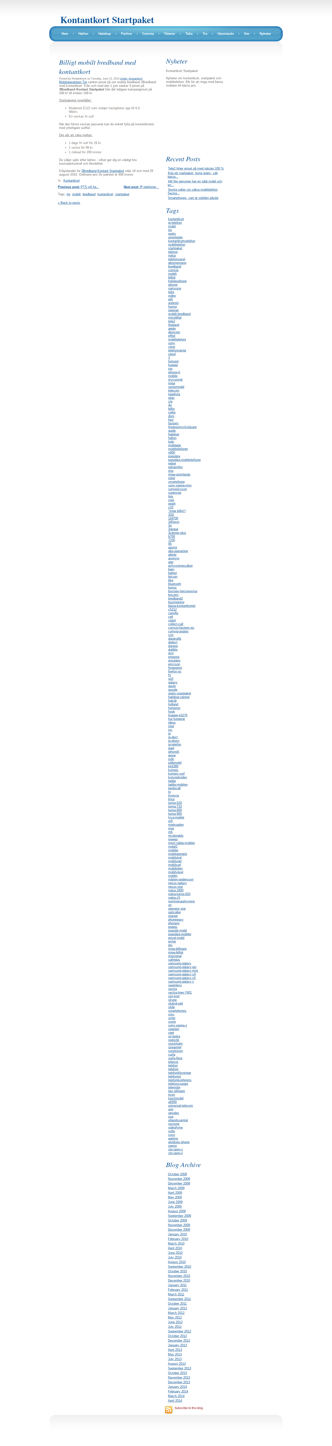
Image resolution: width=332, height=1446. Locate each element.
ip (169, 733)
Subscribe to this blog (189, 1408)
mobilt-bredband (179, 314)
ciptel (172, 620)
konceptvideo (177, 777)
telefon (173, 1065)
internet (173, 310)
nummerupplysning (181, 901)
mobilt (76, 194)
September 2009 (179, 1216)
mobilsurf (174, 865)
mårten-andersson (180, 879)
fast (171, 420)
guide (172, 430)
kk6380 (173, 766)
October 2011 (177, 1303)
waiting (173, 1138)
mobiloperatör (177, 854)
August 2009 (177, 1211)
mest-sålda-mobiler (181, 843)
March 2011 (176, 1294)
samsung (174, 288)
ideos (172, 722)
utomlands (175, 237)
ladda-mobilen (178, 784)
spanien (173, 1029)
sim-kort (174, 996)
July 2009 (175, 1206)
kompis (173, 770)
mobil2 (172, 846)
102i (171, 514)
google (172, 690)
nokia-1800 (175, 890)
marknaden (176, 824)
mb (170, 832)
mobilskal (175, 857)
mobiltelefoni (177, 339)
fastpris (173, 423)
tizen (171, 1094)
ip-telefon (174, 744)
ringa (171, 383)
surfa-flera (175, 1058)
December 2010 (179, 1280)
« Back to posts (69, 203)
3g (170, 525)
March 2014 (176, 1396)
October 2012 (177, 1336)
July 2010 (175, 1257)
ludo (171, 441)
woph (171, 503)
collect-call (175, 624)
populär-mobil (177, 930)
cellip (171, 412)
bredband (89, 194)
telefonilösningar (179, 1073)
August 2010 (177, 1262)
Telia (188, 34)
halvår (172, 700)
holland (173, 704)
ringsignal (175, 956)
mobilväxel (175, 872)
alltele (172, 555)
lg (169, 792)
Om (246, 34)
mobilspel (175, 861)
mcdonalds (175, 835)
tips (170, 496)
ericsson (174, 664)
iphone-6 (174, 372)
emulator (174, 660)
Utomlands (226, 34)
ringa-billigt (175, 952)
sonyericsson (177, 489)
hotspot (173, 361)
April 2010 (175, 1248)
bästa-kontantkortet (181, 606)
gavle (172, 686)
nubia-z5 (174, 897)
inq (170, 368)
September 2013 (179, 1368)
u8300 (172, 1102)
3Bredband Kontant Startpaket (102, 171)
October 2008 (177, 1174)
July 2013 (175, 1359)
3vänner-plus (177, 533)
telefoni (173, 1069)
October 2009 (177, 1220)
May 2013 (175, 1354)
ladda (172, 781)
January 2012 (177, 1308)
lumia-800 (175, 810)
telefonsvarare (178, 1084)
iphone (172, 285)
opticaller (174, 912)
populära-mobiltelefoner (184, 460)
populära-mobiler (179, 934)
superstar (174, 492)
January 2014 (177, 1387)
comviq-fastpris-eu (181, 627)
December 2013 (179, 1382)
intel (171, 726)
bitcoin (172, 576)
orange (173, 916)
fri (169, 675)
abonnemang (177, 263)
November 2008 (179, 1179)
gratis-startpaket (179, 693)
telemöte (174, 1087)
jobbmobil (175, 762)
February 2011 (178, 1290)
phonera (173, 923)
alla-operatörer (178, 551)
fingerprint (175, 668)
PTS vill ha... (78, 187)
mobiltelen (175, 868)
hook (171, 711)
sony (171, 343)
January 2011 (177, 1285)
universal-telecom (180, 1105)
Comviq (148, 34)
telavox (173, 1062)
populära (174, 456)
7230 (171, 540)
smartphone (176, 482)
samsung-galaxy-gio (182, 967)
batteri (172, 573)
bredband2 (175, 598)
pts (170, 945)
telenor (173, 252)
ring (170, 471)
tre (68, 194)
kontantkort (105, 194)
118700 (173, 518)
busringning (176, 602)
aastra (172, 547)
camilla (173, 613)
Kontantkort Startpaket (107, 19)
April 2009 (175, 1193)
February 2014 (178, 1391)
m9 (170, 821)
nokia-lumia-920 (179, 894)
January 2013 (177, 1345)
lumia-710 (175, 806)
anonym (173, 558)
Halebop (104, 34)
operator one (177, 908)
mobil (172, 226)
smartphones (177, 1011)
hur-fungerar (176, 719)
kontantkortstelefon (181, 241)
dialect (172, 642)
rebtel (172, 463)
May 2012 (175, 1317)
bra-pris (173, 595)
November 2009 (179, 1225)
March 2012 (176, 1313)
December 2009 (179, 1229)
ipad (171, 748)
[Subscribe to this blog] (169, 1410)
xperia (172, 1146)
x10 (170, 507)
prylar (172, 941)
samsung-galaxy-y (181, 981)
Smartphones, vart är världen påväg (193, 198)
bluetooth (174, 584)
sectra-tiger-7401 (180, 992)
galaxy (172, 682)
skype (172, 1000)
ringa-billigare (177, 949)
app (170, 562)
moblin (172, 876)
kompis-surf (176, 773)
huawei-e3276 (177, 715)
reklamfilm (175, 467)
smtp (171, 1018)
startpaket (122, 194)
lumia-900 (175, 814)
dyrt (171, 653)
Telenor (169, 34)
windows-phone (179, 1142)
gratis (172, 233)
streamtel (174, 1047)
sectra (172, 989)
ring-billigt (175, 317)
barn (171, 569)
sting (171, 347)
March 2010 (176, 1243)
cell (170, 617)
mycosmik (175, 379)
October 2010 (177, 1271)
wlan (171, 398)
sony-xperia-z (177, 1025)
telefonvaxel (176, 259)
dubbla (172, 649)
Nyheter (265, 34)
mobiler (173, 850)
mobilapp (174, 445)
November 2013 (179, 1377)
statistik (173, 1040)
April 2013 (175, 1350)
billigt (171, 277)
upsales (173, 1113)
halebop (173, 434)
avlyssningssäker (180, 565)
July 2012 (175, 1327)
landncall (174, 788)
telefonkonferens (180, 1080)
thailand (173, 325)
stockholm (175, 1043)
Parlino (126, 34)
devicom (174, 332)
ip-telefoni (175, 223)
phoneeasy (175, 919)
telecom (173, 390)
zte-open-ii (175, 1153)
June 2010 (175, 1253)
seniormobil (176, 387)
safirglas (174, 959)
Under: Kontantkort (131, 78)
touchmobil (175, 1098)
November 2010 (179, 1276)
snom (172, 1022)
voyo (171, 1135)
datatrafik (174, 638)
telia (171, 292)
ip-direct (173, 741)
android (173, 303)
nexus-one (175, 887)
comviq (173, 270)
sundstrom (175, 1051)
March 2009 (176, 1188)
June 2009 (175, 1202)
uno (170, 1109)
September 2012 (179, 1331)
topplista (174, 394)
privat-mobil (176, 938)
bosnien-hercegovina (182, 591)
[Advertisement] (197, 120)
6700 (171, 536)
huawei (173, 365)
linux (171, 799)
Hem (64, 34)
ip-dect (173, 737)
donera (173, 646)
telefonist (174, 1076)
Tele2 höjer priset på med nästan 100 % (196, 168)
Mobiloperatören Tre (73, 82)
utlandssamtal (178, 1120)
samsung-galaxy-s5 (182, 978)
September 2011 (179, 1299)
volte (171, 1131)
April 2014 (175, 1400)
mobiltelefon (176, 244)
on (170, 905)
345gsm (173, 522)
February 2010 (178, 1239)
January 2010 (177, 1234)
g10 (170, 679)
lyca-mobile (176, 817)
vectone (173, 1124)
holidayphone (177, 281)
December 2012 (179, 1340)
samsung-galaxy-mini (183, 970)
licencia (173, 795)
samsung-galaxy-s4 (182, 974)
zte (170, 401)
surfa (171, 1054)
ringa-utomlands (179, 474)
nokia (172, 255)
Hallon (83, 34)
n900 (171, 452)
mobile (172, 376)
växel (172, 354)
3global (173, 529)
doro (171, 416)
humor (172, 306)
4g (170, 405)
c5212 (172, 609)
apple (172, 328)
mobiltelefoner (178, 449)
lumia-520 (175, 803)
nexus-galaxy (177, 883)
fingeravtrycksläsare (182, 427)
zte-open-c (175, 1149)
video (172, 295)
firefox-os (174, 671)
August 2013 (177, 1363)
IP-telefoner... (141, 187)
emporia (173, 657)
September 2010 (179, 1266)
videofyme (175, 1127)
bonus (172, 587)
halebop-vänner (179, 697)
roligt (171, 478)
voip (171, 500)
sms (171, 1014)
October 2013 (177, 1373)
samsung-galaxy (179, 963)
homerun (174, 708)
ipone (172, 755)
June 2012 (175, 1322)
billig (171, 409)
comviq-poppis (178, 631)
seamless (175, 985)
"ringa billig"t (177, 511)
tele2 (171, 321)
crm (171, 635)
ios (170, 730)
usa (170, 1116)
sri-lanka (174, 1036)
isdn (171, 759)
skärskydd (175, 1003)
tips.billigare (176, 1091)
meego (173, 839)
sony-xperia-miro (180, 485)
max (171, 828)
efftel (171, 336)
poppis (172, 927)
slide (171, 1007)
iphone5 (173, 752)
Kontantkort (71, 180)
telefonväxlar (177, 350)
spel (171, 1032)
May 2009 (175, 1197)
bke (170, 580)
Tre (205, 34)
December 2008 (179, 1183)
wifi (170, 299)
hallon (172, 438)
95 (170, 544)
